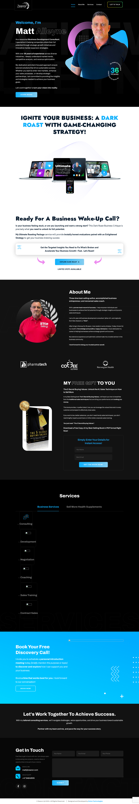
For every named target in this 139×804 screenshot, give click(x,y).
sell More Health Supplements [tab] (84, 506)
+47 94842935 (28, 778)
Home (73, 4)
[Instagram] (24, 786)
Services (90, 4)
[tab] (25, 520)
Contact (99, 4)
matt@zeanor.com (30, 770)
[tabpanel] (69, 564)
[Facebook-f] (18, 786)
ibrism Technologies (95, 801)
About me (81, 4)
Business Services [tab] (48, 506)
